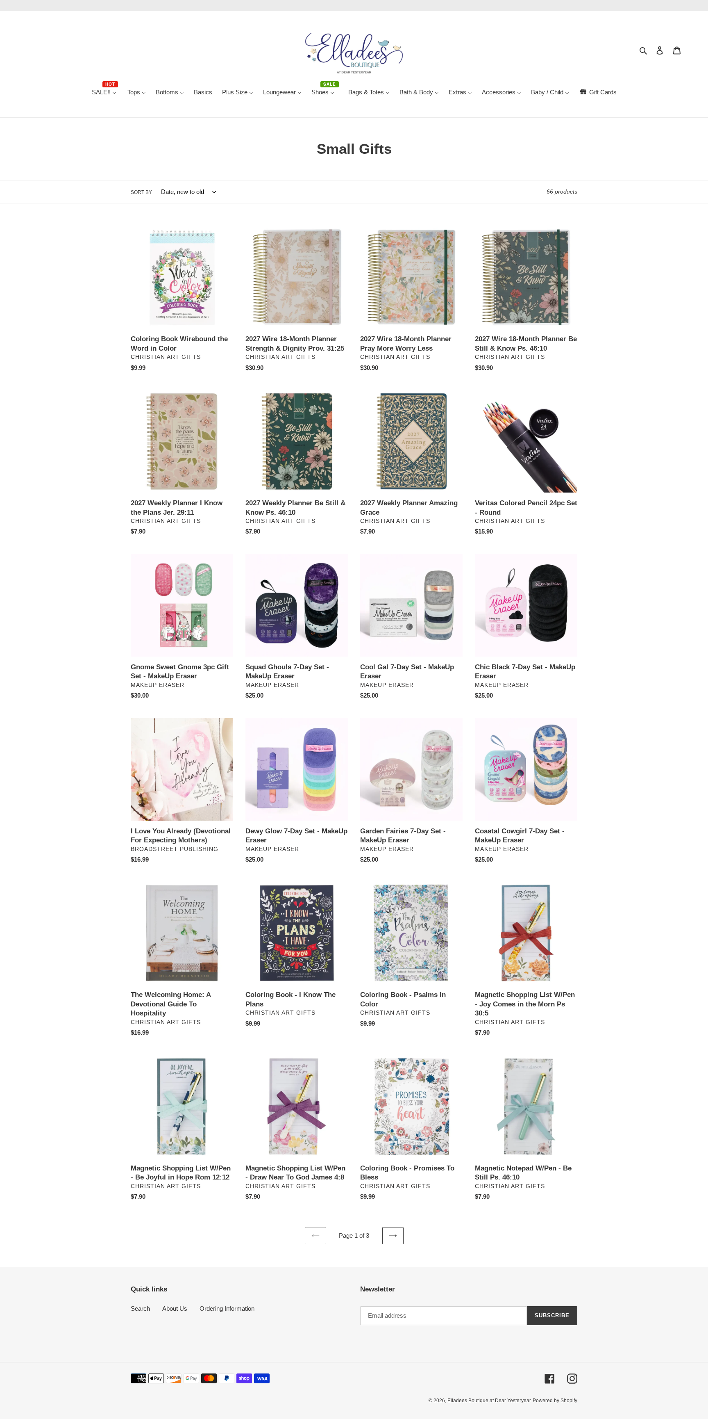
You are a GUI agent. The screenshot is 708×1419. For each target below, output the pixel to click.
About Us (174, 1308)
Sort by (141, 192)
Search (140, 1308)
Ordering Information (227, 1308)
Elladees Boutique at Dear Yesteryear (489, 1400)
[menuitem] (105, 92)
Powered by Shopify (555, 1400)
